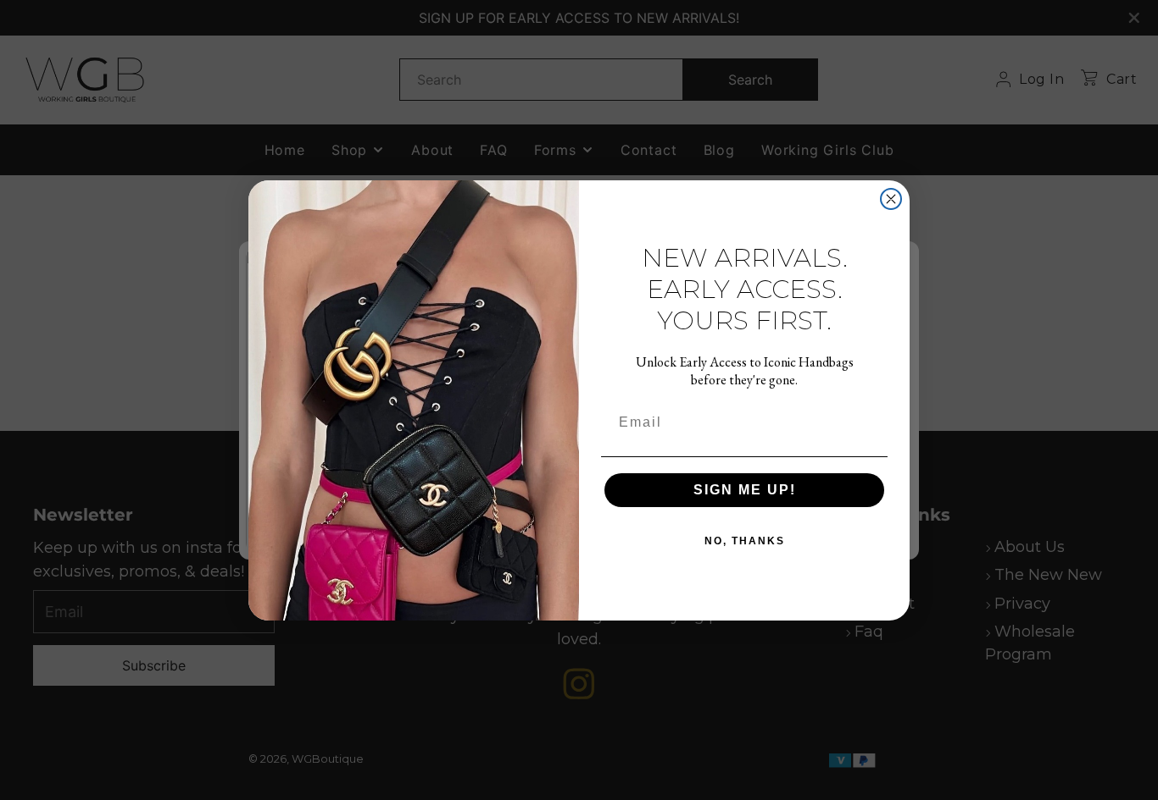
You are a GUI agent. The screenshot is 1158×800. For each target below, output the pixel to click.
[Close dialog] (891, 199)
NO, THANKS (744, 541)
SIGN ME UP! (744, 490)
